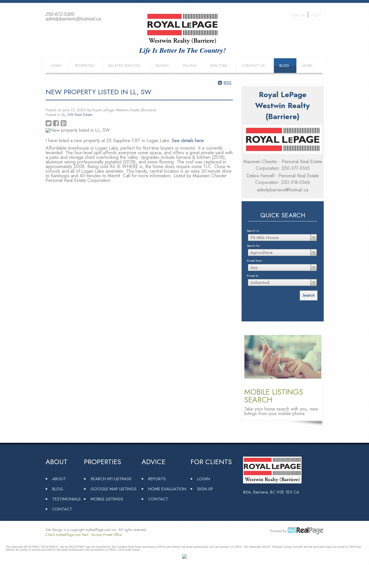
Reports (157, 479)
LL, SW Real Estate (77, 114)
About (59, 479)
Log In (315, 15)
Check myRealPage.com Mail (67, 534)
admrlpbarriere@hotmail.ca (282, 190)
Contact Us (253, 65)
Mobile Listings (107, 499)
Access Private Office (106, 534)
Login (203, 479)
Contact (62, 509)
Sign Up (298, 15)
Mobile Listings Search (273, 395)
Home (56, 65)
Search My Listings (111, 479)
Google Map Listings (114, 489)
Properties (85, 65)
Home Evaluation (167, 489)
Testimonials (66, 499)
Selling (189, 65)
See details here (188, 140)
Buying (162, 65)
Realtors (218, 65)
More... (309, 65)
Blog (284, 65)
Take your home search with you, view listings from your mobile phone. (281, 411)
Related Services (124, 65)
